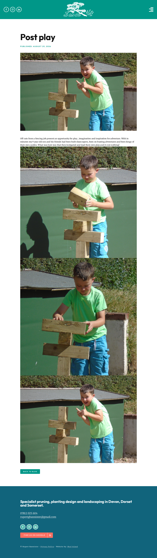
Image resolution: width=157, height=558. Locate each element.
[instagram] (12, 9)
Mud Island (72, 547)
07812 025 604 (28, 513)
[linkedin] (19, 9)
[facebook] (6, 9)
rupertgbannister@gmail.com (38, 516)
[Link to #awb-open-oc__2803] (151, 9)
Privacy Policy (47, 547)
